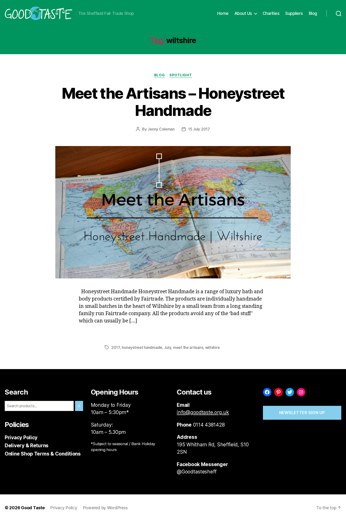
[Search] (79, 406)
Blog (313, 13)
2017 (115, 347)
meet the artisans (188, 347)
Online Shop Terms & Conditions (43, 454)
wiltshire (212, 347)
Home (223, 13)
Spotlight (180, 75)
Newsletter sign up (302, 412)
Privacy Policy (21, 437)
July (167, 347)
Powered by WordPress (105, 507)
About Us (243, 13)
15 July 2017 (199, 129)
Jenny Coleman (161, 129)
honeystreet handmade (142, 347)
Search (16, 392)
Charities (271, 13)
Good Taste (32, 507)
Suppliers (294, 13)
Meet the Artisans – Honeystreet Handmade (173, 101)
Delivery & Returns (26, 445)
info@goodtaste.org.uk (203, 412)
